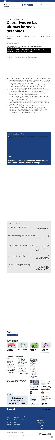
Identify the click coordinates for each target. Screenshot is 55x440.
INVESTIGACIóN (21, 366)
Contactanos (41, 422)
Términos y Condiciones (11, 432)
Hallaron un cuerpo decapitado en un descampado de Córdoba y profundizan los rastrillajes (28, 161)
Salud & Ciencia (22, 349)
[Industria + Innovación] (11, 345)
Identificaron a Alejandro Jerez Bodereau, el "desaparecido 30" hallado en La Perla (18, 226)
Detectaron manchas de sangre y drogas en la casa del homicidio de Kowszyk (17, 404)
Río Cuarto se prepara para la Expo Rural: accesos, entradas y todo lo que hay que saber (20, 255)
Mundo (23, 416)
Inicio (9, 1)
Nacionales (44, 399)
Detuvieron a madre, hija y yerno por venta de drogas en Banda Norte (34, 404)
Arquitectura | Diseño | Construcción (45, 350)
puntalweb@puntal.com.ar (13, 436)
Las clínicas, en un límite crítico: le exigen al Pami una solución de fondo (34, 389)
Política (8, 427)
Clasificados (40, 427)
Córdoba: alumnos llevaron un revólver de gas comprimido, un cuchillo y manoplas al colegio (34, 372)
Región (19, 1)
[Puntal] (11, 410)
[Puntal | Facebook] (41, 409)
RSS (42, 429)
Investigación (9, 366)
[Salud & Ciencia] (23, 345)
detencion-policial (12, 335)
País (15, 422)
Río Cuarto (14, 1)
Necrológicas (17, 424)
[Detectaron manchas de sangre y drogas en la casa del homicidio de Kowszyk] (17, 387)
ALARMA (31, 366)
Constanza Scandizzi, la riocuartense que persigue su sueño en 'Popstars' (20, 246)
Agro (23, 419)
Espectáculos (37, 1)
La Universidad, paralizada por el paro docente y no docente (46, 388)
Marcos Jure (35, 392)
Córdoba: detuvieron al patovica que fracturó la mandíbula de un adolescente (23, 369)
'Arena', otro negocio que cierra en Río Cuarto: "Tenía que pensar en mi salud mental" (21, 236)
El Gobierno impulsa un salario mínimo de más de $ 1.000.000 (45, 404)
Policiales (30, 1)
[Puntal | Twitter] (47, 5)
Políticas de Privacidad (20, 432)
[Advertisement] (40, 67)
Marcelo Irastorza (47, 392)
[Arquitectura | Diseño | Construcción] (46, 345)
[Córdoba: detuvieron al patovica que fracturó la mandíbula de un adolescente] (23, 363)
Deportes (24, 1)
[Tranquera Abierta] (34, 345)
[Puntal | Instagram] (46, 409)
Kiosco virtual (41, 424)
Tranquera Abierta (33, 349)
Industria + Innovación (10, 349)
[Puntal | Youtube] (50, 5)
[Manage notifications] (52, 437)
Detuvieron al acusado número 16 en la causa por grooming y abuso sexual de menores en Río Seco (20, 265)
